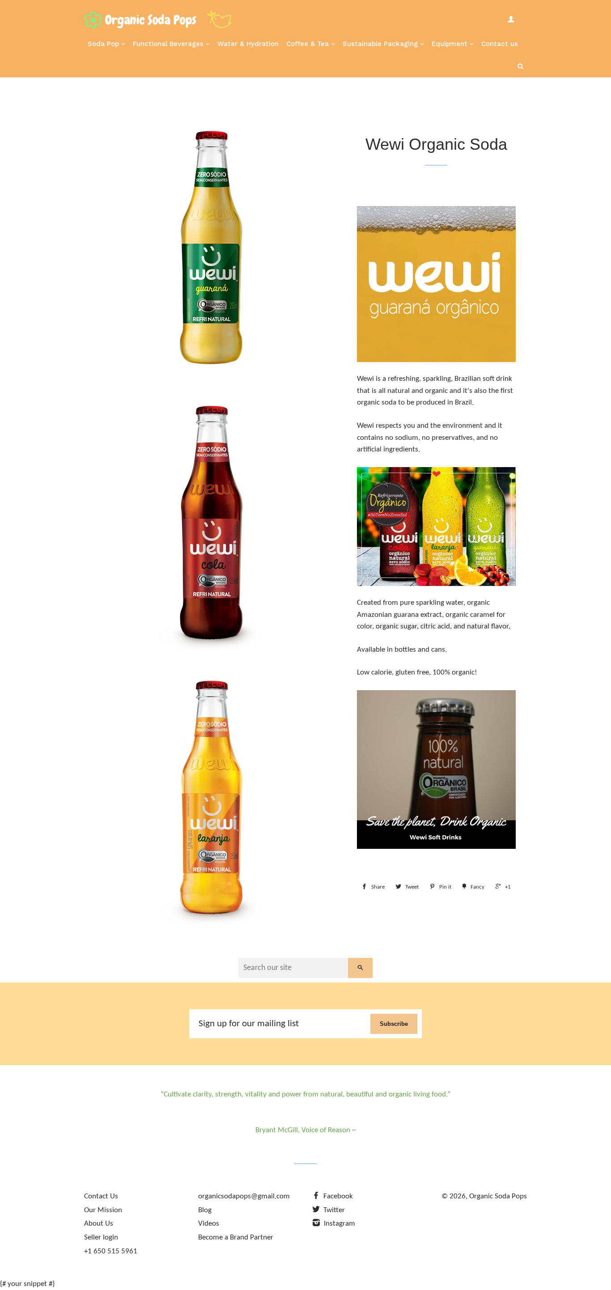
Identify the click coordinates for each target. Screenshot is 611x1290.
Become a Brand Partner (235, 1237)
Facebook (337, 1196)
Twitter (333, 1210)
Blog (205, 1210)
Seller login (101, 1237)
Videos (208, 1223)
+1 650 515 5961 (110, 1251)
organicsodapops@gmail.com (244, 1196)
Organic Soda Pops (498, 1196)
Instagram (338, 1223)
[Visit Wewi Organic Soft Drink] (436, 284)
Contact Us (101, 1196)
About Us (98, 1223)
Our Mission (103, 1210)
